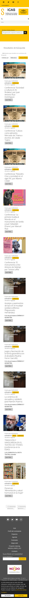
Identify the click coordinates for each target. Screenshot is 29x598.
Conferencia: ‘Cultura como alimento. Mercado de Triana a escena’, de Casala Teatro (13, 135)
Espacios (14, 534)
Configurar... (4, 592)
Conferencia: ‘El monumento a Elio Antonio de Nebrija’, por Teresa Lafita (13, 266)
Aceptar (20, 595)
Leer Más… (8, 100)
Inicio (2, 22)
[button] (28, 19)
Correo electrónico (8, 556)
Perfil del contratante (14, 531)
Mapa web (14, 543)
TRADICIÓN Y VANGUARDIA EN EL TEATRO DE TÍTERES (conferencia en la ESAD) (14, 445)
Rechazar (7, 595)
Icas (14, 528)
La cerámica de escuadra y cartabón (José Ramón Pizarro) (13, 399)
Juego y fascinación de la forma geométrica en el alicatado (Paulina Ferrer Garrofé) (14, 354)
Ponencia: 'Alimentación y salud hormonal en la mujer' (14, 490)
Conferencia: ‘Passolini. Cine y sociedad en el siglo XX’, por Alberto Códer (14, 177)
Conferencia (15, 83)
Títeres (14, 435)
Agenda (13, 85)
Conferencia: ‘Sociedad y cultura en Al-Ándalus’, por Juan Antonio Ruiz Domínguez (14, 92)
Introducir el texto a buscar (8, 30)
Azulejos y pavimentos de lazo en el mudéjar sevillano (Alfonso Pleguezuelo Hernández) (14, 308)
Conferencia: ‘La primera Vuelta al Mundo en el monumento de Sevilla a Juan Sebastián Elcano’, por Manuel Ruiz (14, 221)
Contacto (14, 551)
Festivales (14, 540)
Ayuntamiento (5, 5)
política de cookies (21, 590)
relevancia (14, 58)
